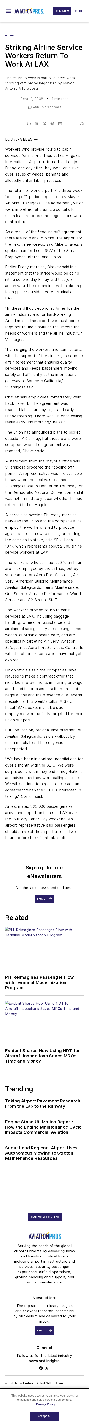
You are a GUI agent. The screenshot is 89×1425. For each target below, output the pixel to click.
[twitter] (44, 124)
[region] (44, 1406)
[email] (60, 124)
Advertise (26, 1383)
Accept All (44, 1416)
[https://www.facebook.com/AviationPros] (41, 1368)
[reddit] (52, 124)
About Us (11, 1383)
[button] (8, 11)
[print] (81, 124)
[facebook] (29, 124)
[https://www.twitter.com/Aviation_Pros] (46, 1368)
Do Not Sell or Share (49, 1383)
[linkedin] (37, 124)
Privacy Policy (45, 1404)
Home (9, 35)
